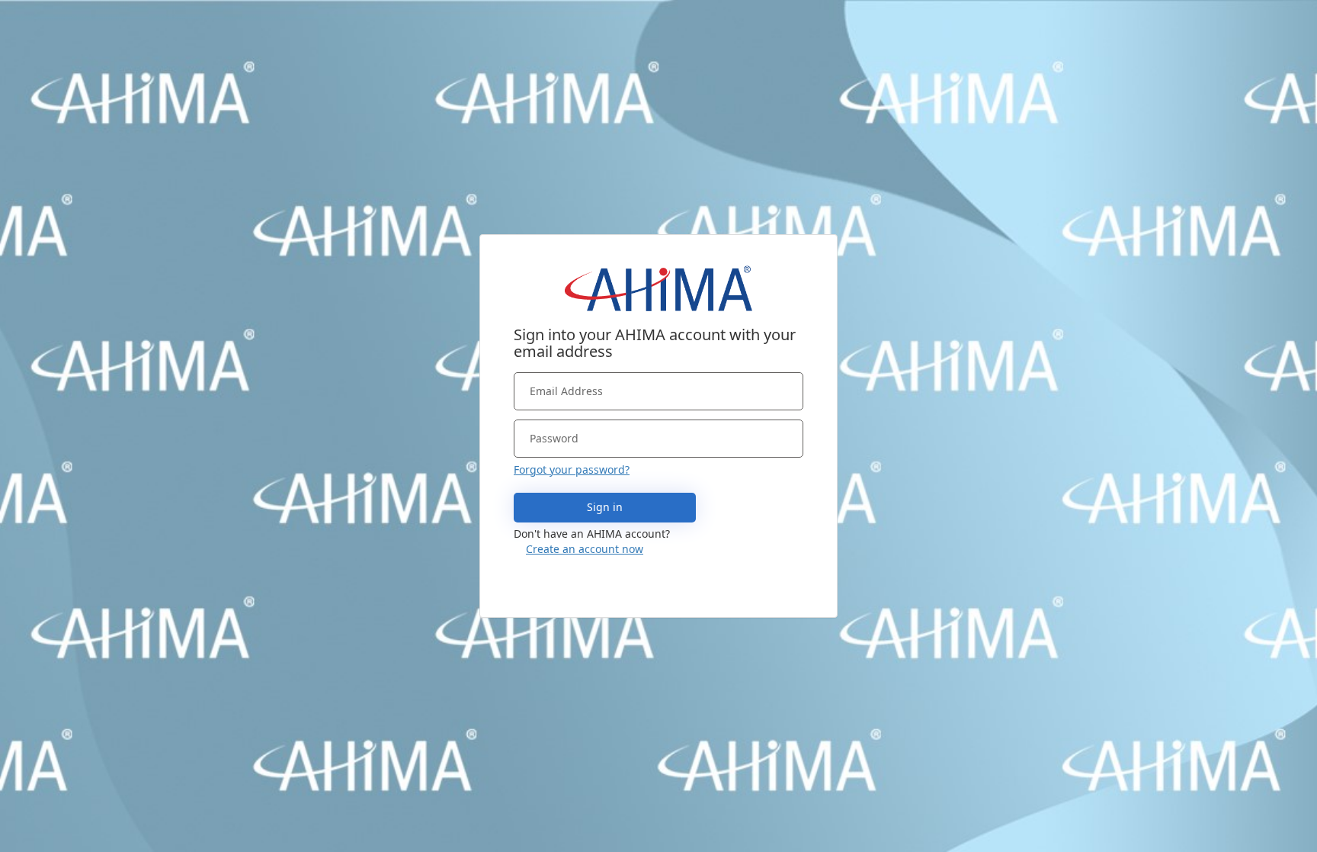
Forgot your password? (572, 469)
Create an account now (584, 549)
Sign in (605, 507)
